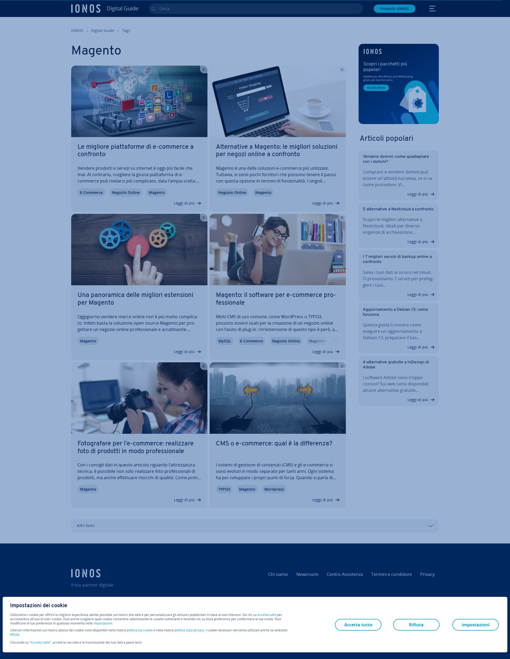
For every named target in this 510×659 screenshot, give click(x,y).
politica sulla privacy (189, 630)
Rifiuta (14, 634)
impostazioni (103, 623)
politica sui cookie (140, 630)
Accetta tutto (266, 615)
